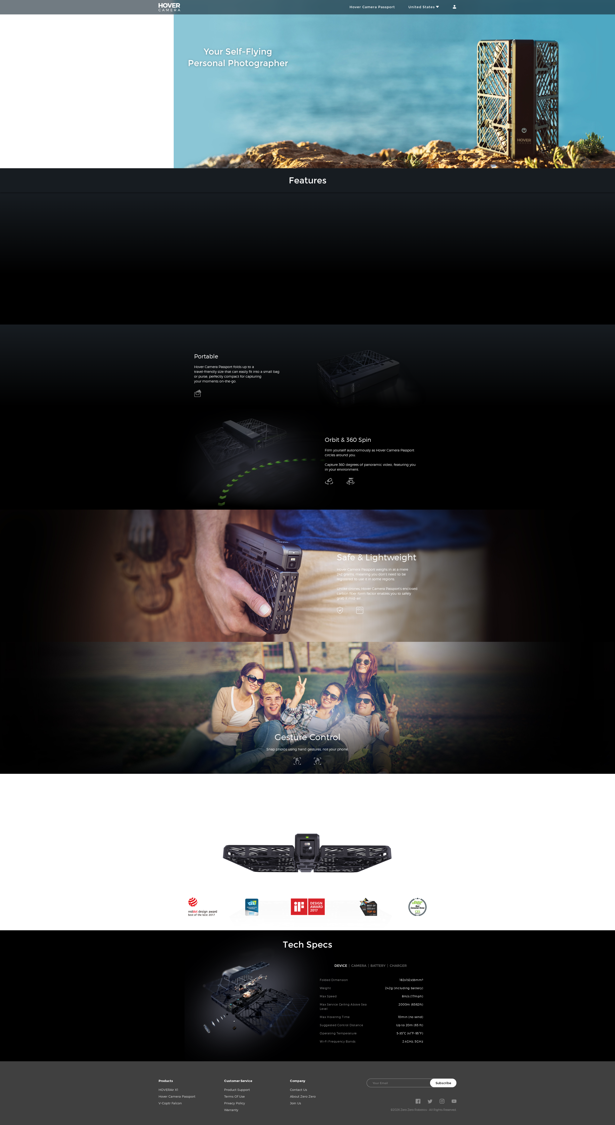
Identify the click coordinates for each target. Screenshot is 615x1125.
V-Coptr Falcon (170, 1103)
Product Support (237, 1090)
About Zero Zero (303, 1096)
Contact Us (298, 1090)
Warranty (231, 1110)
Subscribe (443, 1083)
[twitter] (430, 1102)
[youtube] (454, 1102)
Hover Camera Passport (372, 7)
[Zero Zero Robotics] (169, 7)
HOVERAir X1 (168, 1090)
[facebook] (418, 1102)
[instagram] (442, 1102)
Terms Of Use (234, 1096)
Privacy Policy (234, 1103)
